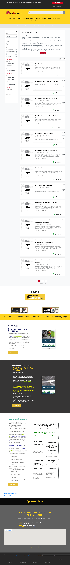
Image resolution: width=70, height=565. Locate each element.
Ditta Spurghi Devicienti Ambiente (44, 133)
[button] (57, 3)
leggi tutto (37, 71)
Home (10, 18)
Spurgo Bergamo (10, 49)
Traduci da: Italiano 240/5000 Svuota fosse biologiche (11, 77)
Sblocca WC (9, 65)
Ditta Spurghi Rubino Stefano (43, 64)
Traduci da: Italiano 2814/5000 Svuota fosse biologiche (11, 79)
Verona (8, 43)
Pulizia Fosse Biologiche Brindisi (10, 493)
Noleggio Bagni (34, 20)
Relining (49, 18)
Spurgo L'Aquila (10, 53)
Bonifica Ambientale (11, 70)
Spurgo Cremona (10, 51)
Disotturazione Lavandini (28, 18)
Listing (11, 495)
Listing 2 (15, 495)
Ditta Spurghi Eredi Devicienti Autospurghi (46, 81)
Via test (8, 44)
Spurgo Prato (9, 56)
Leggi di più (43, 53)
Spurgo (19, 18)
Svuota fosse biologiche (11, 84)
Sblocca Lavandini (10, 63)
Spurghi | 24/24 (10, 68)
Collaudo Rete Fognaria (11, 82)
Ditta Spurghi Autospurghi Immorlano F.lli (46, 98)
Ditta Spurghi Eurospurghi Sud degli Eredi (46, 202)
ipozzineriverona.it (30, 526)
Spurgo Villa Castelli (40, 65)
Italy (8, 41)
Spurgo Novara (10, 54)
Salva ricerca (11, 100)
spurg (8, 81)
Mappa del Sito (7, 495)
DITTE (14, 18)
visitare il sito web (44, 71)
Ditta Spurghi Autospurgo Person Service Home (47, 116)
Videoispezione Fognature (41, 18)
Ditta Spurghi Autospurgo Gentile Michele (46, 150)
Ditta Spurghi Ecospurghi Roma (43, 185)
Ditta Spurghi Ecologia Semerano (44, 168)
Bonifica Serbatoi (56, 18)
